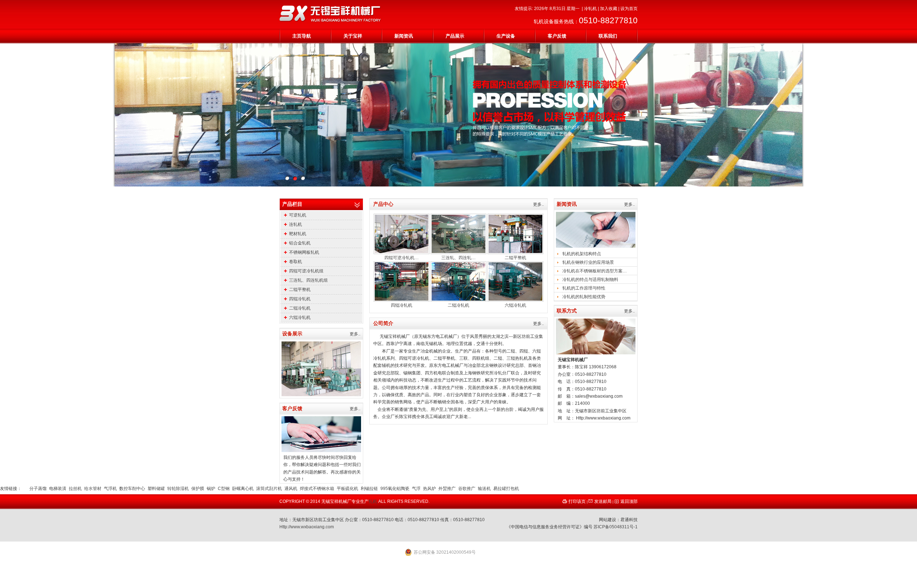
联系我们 (608, 36)
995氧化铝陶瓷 (394, 488)
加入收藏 (608, 8)
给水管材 (92, 488)
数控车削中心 (132, 488)
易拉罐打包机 (506, 488)
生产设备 (505, 36)
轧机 (373, 501)
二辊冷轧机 (300, 308)
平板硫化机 (347, 488)
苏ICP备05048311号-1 (616, 526)
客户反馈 (557, 36)
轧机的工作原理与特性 (583, 288)
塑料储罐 (156, 488)
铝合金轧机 (300, 243)
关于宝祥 (353, 36)
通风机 (290, 488)
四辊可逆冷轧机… (401, 257)
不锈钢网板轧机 (304, 252)
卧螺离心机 (243, 488)
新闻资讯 (403, 36)
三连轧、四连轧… (458, 257)
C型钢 (224, 488)
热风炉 (429, 488)
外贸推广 (447, 488)
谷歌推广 (466, 488)
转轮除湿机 (178, 488)
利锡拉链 (369, 488)
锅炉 (211, 488)
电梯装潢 (57, 488)
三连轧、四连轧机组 (308, 280)
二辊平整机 (300, 289)
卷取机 (295, 261)
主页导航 (301, 36)
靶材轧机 (297, 233)
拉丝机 (75, 488)
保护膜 (197, 488)
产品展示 (455, 36)
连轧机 (295, 224)
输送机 (484, 488)
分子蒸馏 (38, 488)
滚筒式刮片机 (269, 488)
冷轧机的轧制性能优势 (583, 296)
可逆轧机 (297, 215)
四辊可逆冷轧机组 (306, 270)
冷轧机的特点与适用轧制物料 (590, 279)
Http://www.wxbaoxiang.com (306, 526)
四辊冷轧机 (300, 298)
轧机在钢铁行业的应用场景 (588, 262)
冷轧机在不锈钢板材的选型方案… (594, 270)
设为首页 (629, 8)
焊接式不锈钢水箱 (317, 488)
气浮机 (110, 488)
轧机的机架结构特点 (581, 253)
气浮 (416, 488)
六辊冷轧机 (300, 317)
